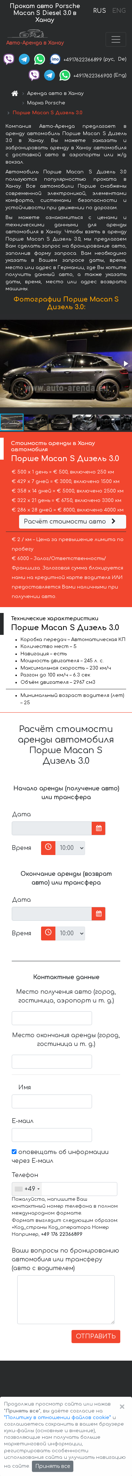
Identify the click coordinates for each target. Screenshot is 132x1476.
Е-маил (22, 1121)
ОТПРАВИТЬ (96, 1336)
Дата (21, 814)
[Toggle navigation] (116, 39)
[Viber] (9, 59)
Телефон (24, 1175)
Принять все (52, 1466)
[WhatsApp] (40, 59)
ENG (118, 11)
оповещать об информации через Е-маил (60, 1156)
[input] (52, 828)
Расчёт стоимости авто (66, 521)
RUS (99, 11)
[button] (125, 363)
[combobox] (27, 1189)
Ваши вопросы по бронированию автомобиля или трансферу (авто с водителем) (65, 1259)
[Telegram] (24, 59)
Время (21, 848)
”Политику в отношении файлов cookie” (57, 1417)
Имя (24, 1087)
